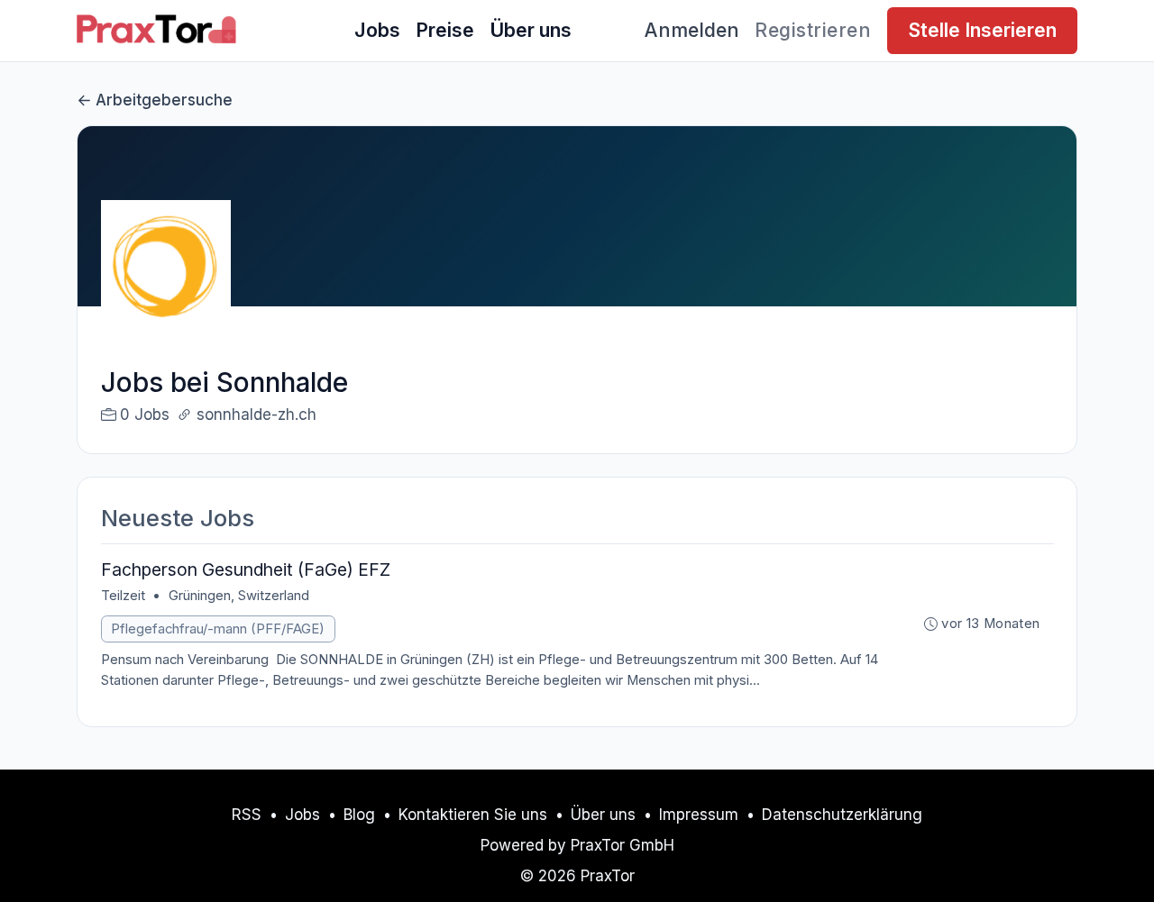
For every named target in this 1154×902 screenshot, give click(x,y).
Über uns (531, 29)
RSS (246, 815)
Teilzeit (123, 596)
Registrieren (813, 29)
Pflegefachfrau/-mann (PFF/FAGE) (218, 629)
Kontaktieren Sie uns (472, 815)
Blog (359, 815)
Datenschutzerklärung (842, 815)
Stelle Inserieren (982, 29)
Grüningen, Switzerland (239, 596)
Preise (445, 29)
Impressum (698, 815)
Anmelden (692, 29)
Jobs (377, 29)
